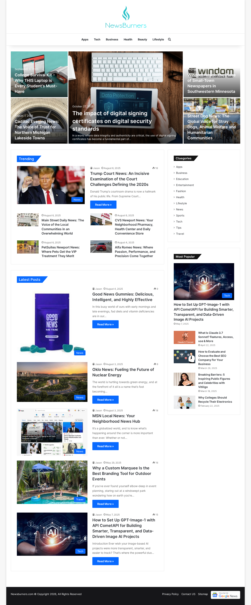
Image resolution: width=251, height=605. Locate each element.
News (179, 209)
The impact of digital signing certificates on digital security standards (112, 121)
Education (182, 179)
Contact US (188, 594)
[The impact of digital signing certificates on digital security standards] (125, 97)
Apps (84, 39)
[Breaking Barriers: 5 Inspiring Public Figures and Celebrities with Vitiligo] (184, 379)
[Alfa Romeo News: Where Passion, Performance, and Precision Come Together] (101, 246)
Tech (97, 39)
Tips (178, 227)
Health (128, 39)
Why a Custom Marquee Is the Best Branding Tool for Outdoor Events (121, 473)
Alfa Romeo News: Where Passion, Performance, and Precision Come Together (135, 251)
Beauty (142, 39)
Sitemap (203, 594)
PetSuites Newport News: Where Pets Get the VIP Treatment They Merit (61, 251)
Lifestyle (158, 39)
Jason (96, 168)
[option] (125, 97)
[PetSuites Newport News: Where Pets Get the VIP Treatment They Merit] (28, 247)
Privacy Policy (170, 594)
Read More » (103, 204)
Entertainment (185, 185)
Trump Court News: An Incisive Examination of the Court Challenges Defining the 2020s (119, 179)
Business (112, 39)
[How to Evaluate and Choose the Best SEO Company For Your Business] (184, 356)
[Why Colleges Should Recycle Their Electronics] (184, 402)
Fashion (181, 191)
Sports (180, 215)
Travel (180, 233)
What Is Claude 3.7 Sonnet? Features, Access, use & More (216, 337)
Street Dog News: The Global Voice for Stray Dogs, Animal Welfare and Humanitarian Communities (211, 127)
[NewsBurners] (125, 16)
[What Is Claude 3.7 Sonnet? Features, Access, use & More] (184, 337)
